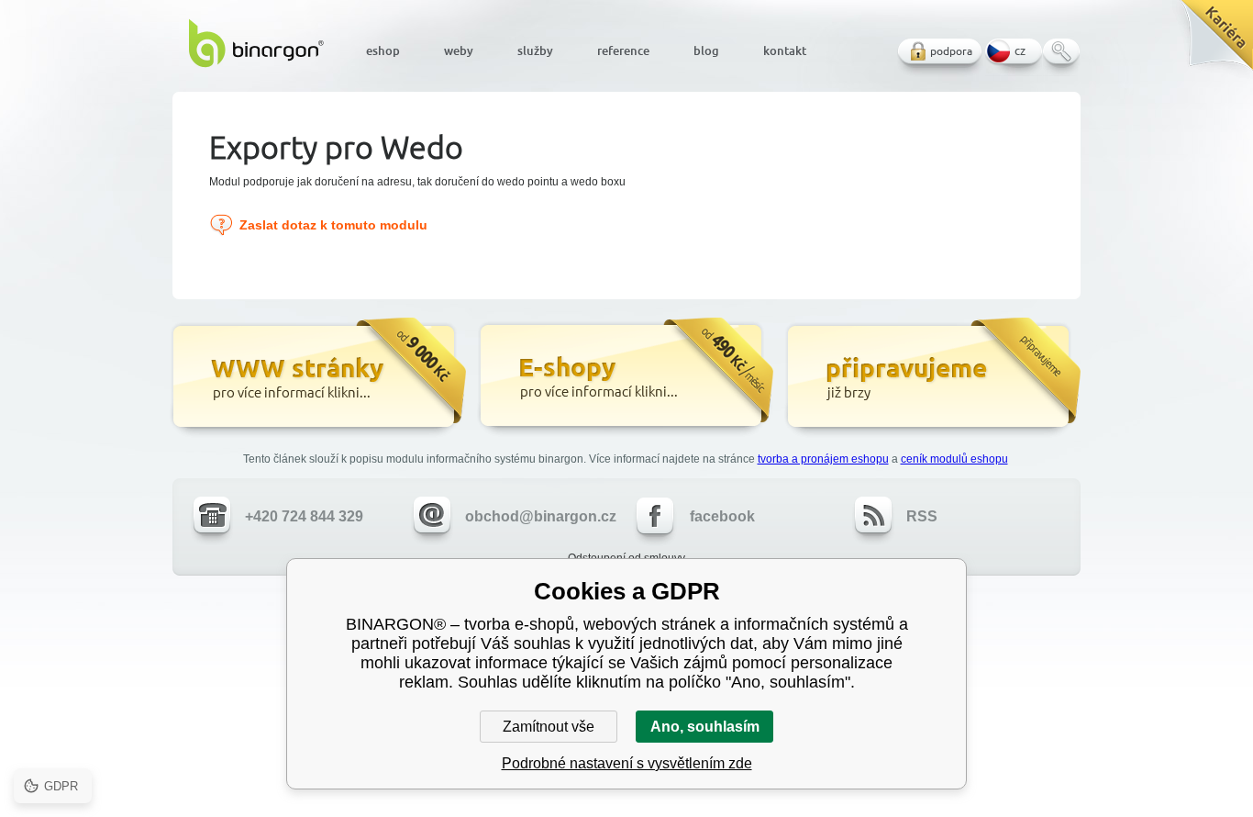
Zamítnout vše (548, 726)
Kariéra (1210, 42)
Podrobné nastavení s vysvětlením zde (627, 763)
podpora (951, 51)
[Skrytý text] (317, 378)
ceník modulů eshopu (954, 459)
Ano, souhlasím (705, 726)
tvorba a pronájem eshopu (823, 459)
